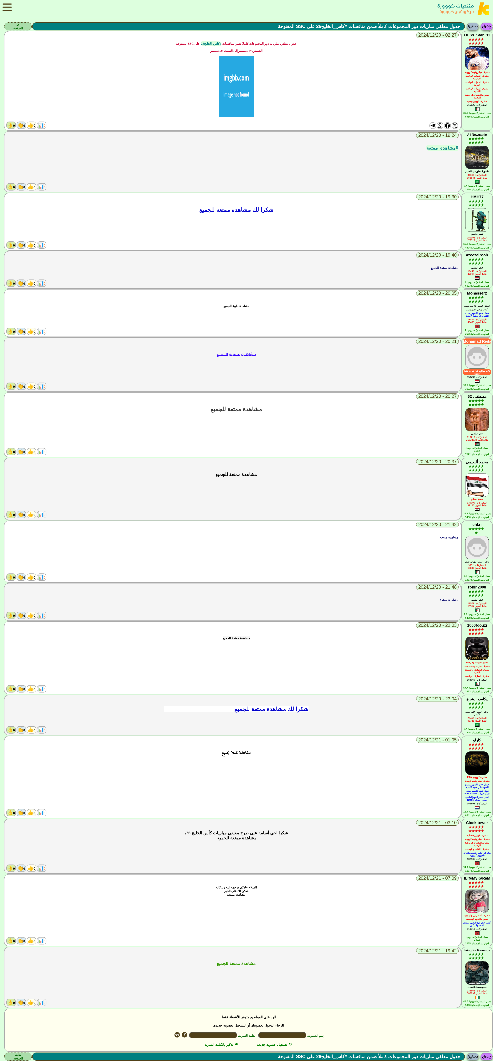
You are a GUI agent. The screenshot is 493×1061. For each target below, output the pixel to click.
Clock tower (477, 823)
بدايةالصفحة (18, 1056)
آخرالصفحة (18, 26)
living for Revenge (477, 950)
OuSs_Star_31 (477, 35)
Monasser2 (477, 293)
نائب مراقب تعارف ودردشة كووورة (477, 372)
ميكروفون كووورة (456, 11)
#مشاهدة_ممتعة (442, 147)
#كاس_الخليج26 (211, 43)
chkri (477, 524)
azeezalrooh (477, 255)
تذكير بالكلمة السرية (221, 1045)
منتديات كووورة (455, 6)
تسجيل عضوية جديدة (274, 1045)
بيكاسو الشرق (477, 699)
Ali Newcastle (477, 134)
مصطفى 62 (477, 396)
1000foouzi (477, 625)
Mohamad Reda (477, 341)
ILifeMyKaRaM (477, 878)
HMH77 (477, 197)
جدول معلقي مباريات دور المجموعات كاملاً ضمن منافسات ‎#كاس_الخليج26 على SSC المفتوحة (369, 26)
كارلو (477, 740)
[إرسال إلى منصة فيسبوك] (447, 125)
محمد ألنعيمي (477, 462)
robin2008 (477, 587)
